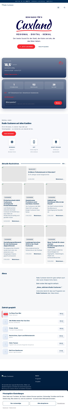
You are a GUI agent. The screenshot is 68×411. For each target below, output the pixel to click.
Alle (64, 163)
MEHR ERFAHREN (9, 133)
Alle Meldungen (9, 97)
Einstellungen (61, 403)
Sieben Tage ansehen (10, 74)
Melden (58, 103)
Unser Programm (44, 46)
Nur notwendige (16, 403)
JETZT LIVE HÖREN (27, 46)
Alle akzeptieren (43, 403)
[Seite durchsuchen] (64, 7)
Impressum (5, 408)
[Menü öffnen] (58, 7)
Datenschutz (12, 408)
